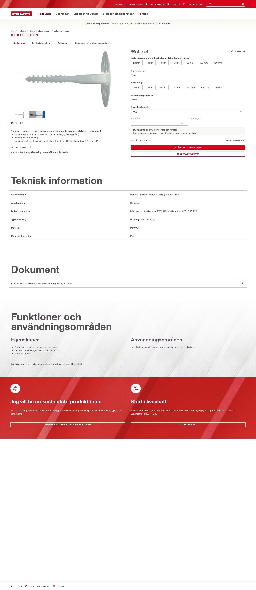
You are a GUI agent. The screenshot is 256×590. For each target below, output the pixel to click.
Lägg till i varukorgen (190, 147)
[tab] (19, 43)
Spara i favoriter (189, 154)
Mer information (19, 147)
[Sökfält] (242, 4)
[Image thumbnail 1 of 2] (19, 115)
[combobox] (225, 4)
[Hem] (21, 13)
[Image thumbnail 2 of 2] (37, 115)
